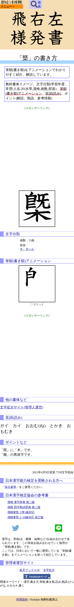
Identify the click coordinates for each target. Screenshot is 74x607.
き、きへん (27, 249)
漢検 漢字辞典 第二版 (21, 502)
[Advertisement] (37, 148)
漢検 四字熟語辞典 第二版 (23, 507)
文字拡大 (49, 570)
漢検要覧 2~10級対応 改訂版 (25, 517)
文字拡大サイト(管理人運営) (21, 407)
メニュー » (7, 6)
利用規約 (22, 599)
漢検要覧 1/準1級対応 (21, 512)
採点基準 (10, 486)
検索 (39, 4)
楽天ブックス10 (29, 570)
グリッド (39, 304)
